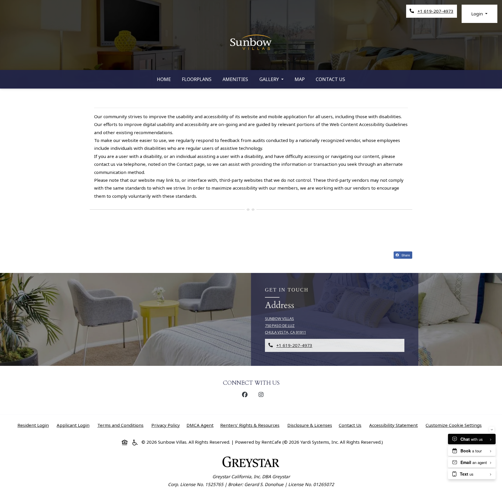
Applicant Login (74, 425)
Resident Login (34, 425)
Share (406, 255)
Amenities (235, 79)
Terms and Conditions (121, 425)
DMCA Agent (201, 425)
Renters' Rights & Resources (251, 425)
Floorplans (196, 79)
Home (164, 79)
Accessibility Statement (394, 425)
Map (300, 79)
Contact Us (330, 79)
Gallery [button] (269, 79)
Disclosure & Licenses (310, 425)
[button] (479, 13)
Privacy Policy (166, 425)
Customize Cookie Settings (454, 425)
